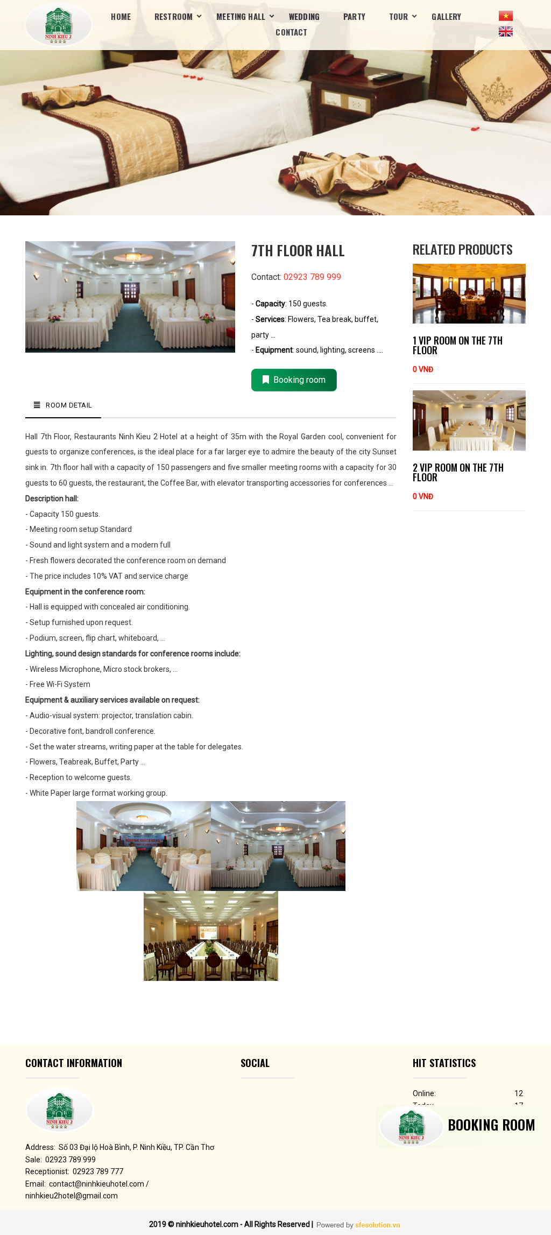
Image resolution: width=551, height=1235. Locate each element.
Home (121, 16)
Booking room (297, 380)
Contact (291, 32)
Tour (398, 16)
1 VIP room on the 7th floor (458, 345)
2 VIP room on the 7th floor (458, 472)
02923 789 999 (312, 277)
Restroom (173, 16)
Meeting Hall (240, 16)
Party (354, 16)
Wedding (304, 16)
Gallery (446, 16)
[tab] (63, 406)
